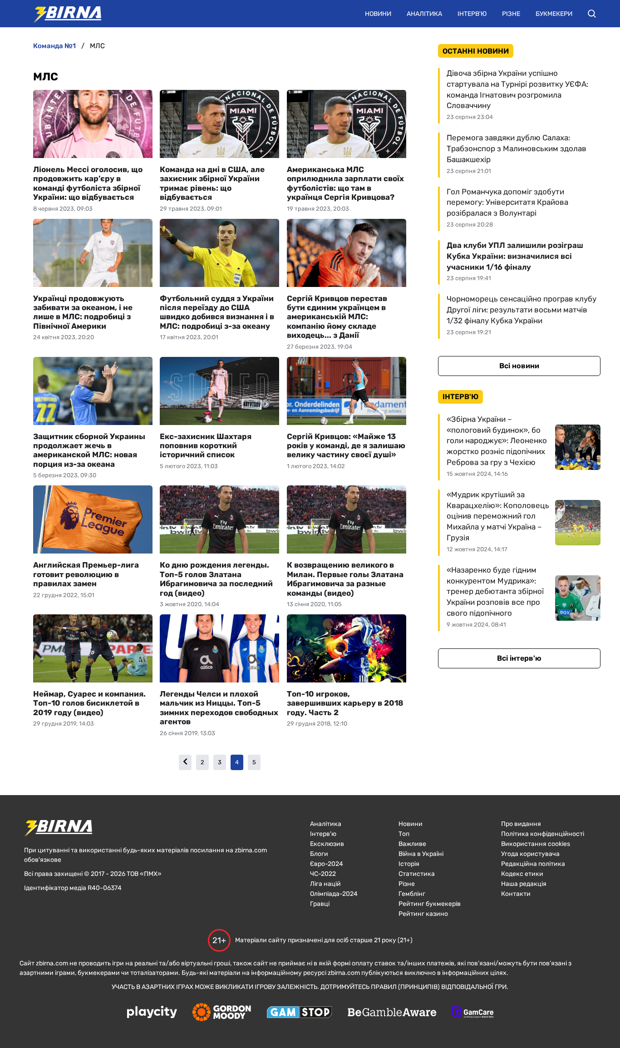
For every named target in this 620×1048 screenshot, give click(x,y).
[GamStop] (299, 1013)
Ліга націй (325, 884)
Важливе (412, 844)
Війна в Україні (421, 854)
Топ (404, 834)
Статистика (417, 874)
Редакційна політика (533, 864)
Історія (409, 864)
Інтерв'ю (472, 14)
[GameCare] (472, 1013)
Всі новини (519, 365)
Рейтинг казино (423, 914)
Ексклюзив (327, 844)
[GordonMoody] (221, 1013)
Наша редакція (523, 884)
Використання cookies (535, 844)
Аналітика (424, 14)
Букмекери (554, 14)
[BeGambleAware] (392, 1013)
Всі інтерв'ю (519, 658)
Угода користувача (530, 854)
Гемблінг (412, 894)
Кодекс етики (522, 874)
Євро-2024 (326, 864)
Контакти (516, 894)
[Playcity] (152, 1013)
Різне (511, 14)
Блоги (319, 854)
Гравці (320, 904)
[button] (592, 13)
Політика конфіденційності (542, 834)
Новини (378, 14)
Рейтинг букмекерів (430, 904)
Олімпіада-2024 (334, 894)
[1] (185, 762)
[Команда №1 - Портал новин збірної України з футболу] (62, 13)
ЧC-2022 (323, 874)
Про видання (521, 824)
